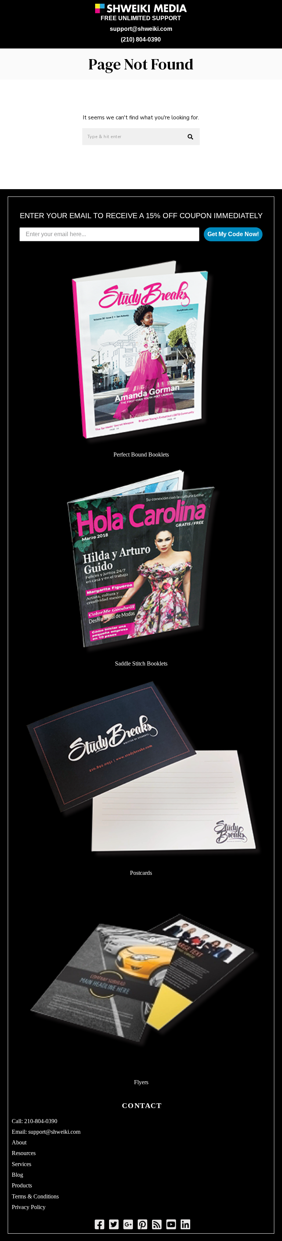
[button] (191, 137)
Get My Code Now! (233, 234)
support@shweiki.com (141, 29)
